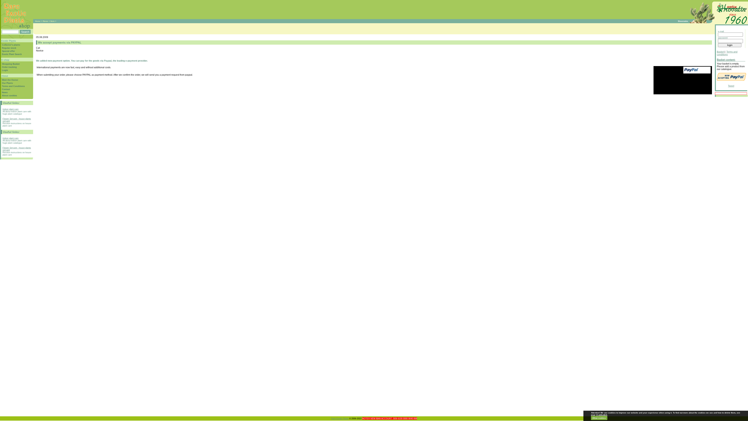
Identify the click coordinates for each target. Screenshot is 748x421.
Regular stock (9, 48)
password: (723, 38)
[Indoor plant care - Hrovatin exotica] (731, 24)
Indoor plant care (11, 109)
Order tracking (9, 67)
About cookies (9, 95)
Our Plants (7, 83)
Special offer (8, 51)
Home (38, 21)
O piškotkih (601, 415)
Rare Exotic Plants (340, 418)
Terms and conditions (727, 53)
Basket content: (726, 59)
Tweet (731, 86)
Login (5, 70)
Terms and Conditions (13, 86)
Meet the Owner (10, 80)
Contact (6, 89)
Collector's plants (11, 45)
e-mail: (721, 31)
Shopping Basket (11, 64)
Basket (720, 51)
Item (52, 21)
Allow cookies (599, 418)
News (45, 21)
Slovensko (683, 21)
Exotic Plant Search (12, 54)
